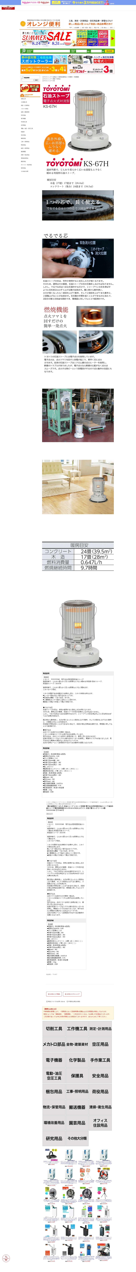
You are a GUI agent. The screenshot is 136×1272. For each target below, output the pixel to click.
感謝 (54, 79)
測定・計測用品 (25, 105)
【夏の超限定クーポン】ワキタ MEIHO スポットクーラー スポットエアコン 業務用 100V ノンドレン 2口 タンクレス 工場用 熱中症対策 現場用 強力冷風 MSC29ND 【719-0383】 (103, 1238)
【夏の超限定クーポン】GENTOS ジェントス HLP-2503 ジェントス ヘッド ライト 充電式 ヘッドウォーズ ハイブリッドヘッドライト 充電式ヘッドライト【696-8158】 (51, 1162)
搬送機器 (23, 151)
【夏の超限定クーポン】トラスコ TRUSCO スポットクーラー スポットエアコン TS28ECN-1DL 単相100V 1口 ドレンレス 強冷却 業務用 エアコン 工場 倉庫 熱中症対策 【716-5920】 (69, 1238)
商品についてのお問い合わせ (56, 1001)
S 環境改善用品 (62, 77)
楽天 (111, 27)
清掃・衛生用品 (25, 155)
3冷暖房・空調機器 (73, 77)
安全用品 (23, 135)
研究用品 (23, 168)
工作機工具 (24, 102)
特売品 (58, 79)
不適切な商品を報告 (74, 1001)
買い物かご (105, 27)
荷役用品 (23, 145)
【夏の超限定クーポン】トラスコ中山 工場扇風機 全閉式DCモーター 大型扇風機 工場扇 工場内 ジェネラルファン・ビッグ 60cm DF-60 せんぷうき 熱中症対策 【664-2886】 (103, 1181)
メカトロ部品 (24, 108)
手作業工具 (24, 122)
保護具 (23, 131)
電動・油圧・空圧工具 (27, 128)
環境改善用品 (24, 158)
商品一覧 (96, 27)
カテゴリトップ (46, 77)
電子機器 (23, 118)
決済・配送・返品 (86, 27)
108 (54, 80)
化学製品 (23, 125)
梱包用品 (23, 138)
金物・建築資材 (25, 112)
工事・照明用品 (25, 141)
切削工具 (23, 98)
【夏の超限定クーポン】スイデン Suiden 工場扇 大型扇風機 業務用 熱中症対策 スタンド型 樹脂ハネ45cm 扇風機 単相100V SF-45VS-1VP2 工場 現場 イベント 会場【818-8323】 (86, 1181)
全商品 (55, 77)
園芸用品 (23, 161)
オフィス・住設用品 (26, 164)
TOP (70, 27)
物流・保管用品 (25, 148)
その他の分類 (24, 171)
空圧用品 (23, 115)
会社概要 (76, 27)
